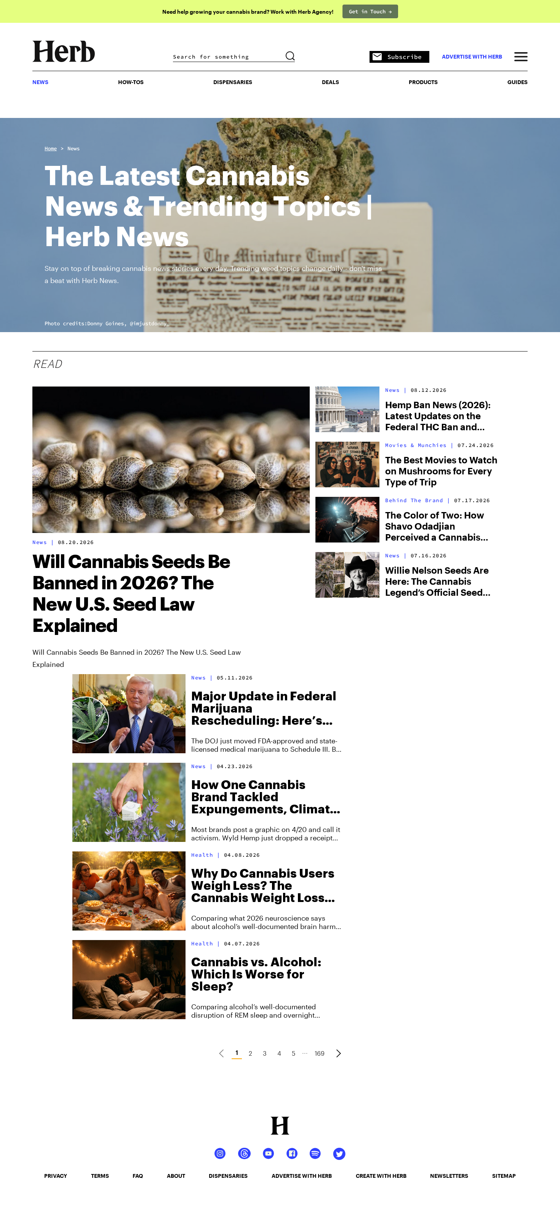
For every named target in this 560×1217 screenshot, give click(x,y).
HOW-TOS (131, 82)
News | (43, 542)
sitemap (504, 1175)
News (73, 148)
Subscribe (404, 56)
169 (320, 1053)
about (176, 1175)
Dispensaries (232, 82)
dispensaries (228, 1175)
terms (100, 1175)
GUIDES (517, 82)
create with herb (381, 1175)
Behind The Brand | (417, 500)
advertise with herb (472, 57)
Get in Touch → (370, 11)
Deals (330, 82)
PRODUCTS (423, 82)
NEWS (40, 82)
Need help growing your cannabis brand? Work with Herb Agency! (247, 11)
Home (51, 148)
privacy (55, 1175)
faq (138, 1175)
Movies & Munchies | (419, 445)
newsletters (449, 1175)
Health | (205, 854)
